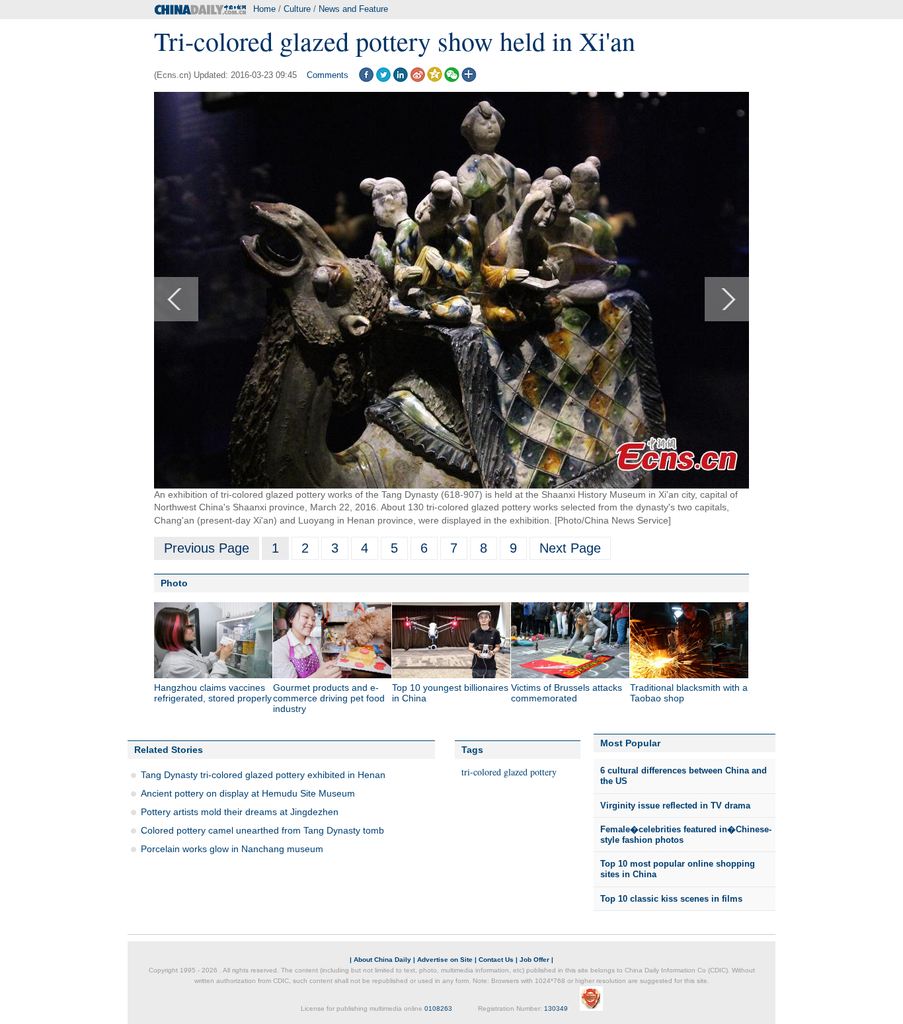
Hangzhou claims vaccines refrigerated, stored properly (213, 692)
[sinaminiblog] (417, 79)
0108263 (438, 1008)
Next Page (570, 548)
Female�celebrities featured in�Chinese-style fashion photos (685, 834)
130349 (556, 1008)
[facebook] (365, 79)
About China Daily (382, 959)
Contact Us (496, 959)
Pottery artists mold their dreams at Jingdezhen (239, 812)
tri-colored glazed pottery (509, 772)
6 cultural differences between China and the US (683, 776)
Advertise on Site (445, 959)
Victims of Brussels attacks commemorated (566, 692)
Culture (297, 9)
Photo (174, 583)
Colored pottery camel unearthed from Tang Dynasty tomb (262, 830)
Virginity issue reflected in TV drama (675, 805)
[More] (469, 79)
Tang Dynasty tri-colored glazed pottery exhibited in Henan (263, 774)
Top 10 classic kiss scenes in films (671, 899)
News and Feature (353, 9)
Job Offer (534, 959)
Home (264, 9)
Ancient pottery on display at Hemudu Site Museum (248, 793)
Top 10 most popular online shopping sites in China (677, 869)
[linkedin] (400, 79)
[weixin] (451, 79)
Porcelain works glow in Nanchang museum (232, 849)
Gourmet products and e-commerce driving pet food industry (329, 698)
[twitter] (383, 79)
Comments (327, 75)
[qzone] (434, 79)
